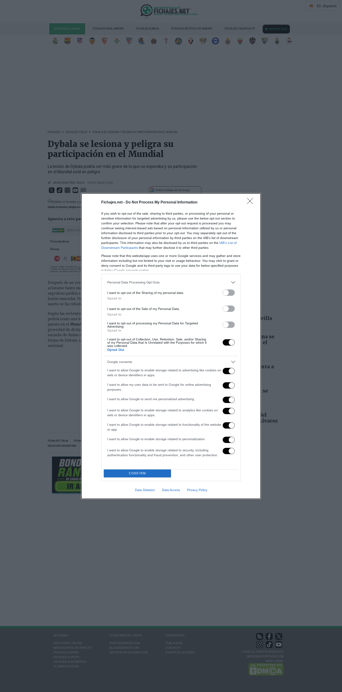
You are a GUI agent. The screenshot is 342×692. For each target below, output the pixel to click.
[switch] (229, 292)
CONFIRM (137, 473)
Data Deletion (145, 490)
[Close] (251, 202)
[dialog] (171, 346)
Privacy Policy (197, 490)
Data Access (171, 490)
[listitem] (171, 282)
